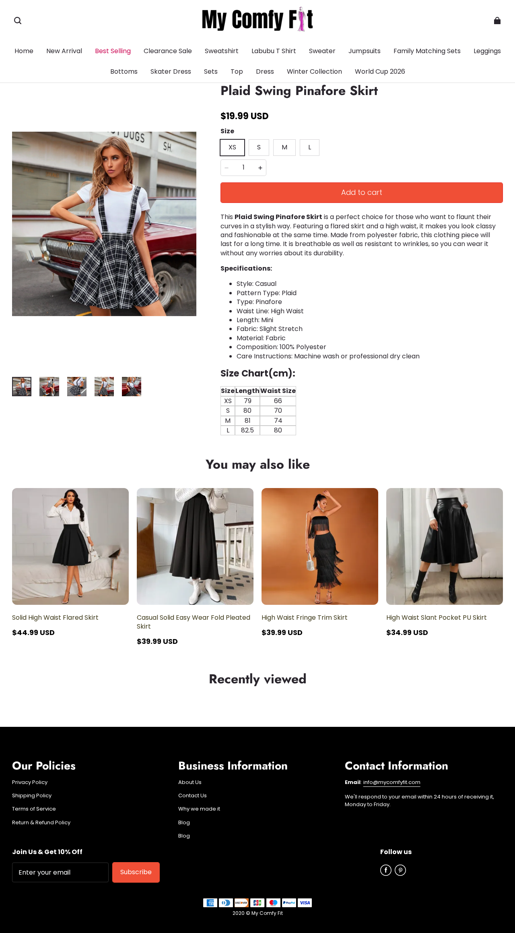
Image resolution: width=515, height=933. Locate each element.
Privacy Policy (29, 782)
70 (278, 410)
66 (278, 400)
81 (248, 420)
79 (247, 400)
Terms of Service (34, 809)
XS (228, 400)
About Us (190, 782)
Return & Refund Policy (41, 822)
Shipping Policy (32, 795)
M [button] (284, 147)
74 (278, 420)
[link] (124, 72)
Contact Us (192, 795)
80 (247, 410)
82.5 (247, 430)
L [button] (309, 147)
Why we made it (199, 809)
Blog (184, 822)
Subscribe (136, 872)
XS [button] (232, 147)
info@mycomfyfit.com (391, 782)
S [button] (259, 147)
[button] (17, 20)
